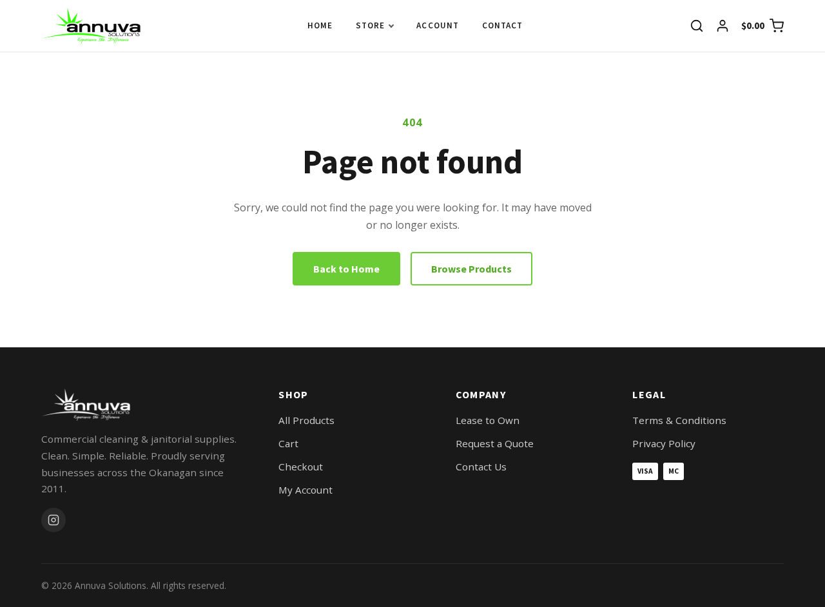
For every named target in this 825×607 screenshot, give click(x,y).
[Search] (697, 26)
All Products (306, 420)
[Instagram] (53, 520)
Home (320, 25)
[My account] (722, 26)
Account (437, 25)
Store (370, 25)
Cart (288, 443)
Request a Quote (495, 443)
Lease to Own (487, 420)
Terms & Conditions (679, 420)
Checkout (300, 466)
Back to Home (346, 268)
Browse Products (471, 268)
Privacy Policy (663, 443)
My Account (305, 489)
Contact (502, 25)
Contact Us (481, 466)
